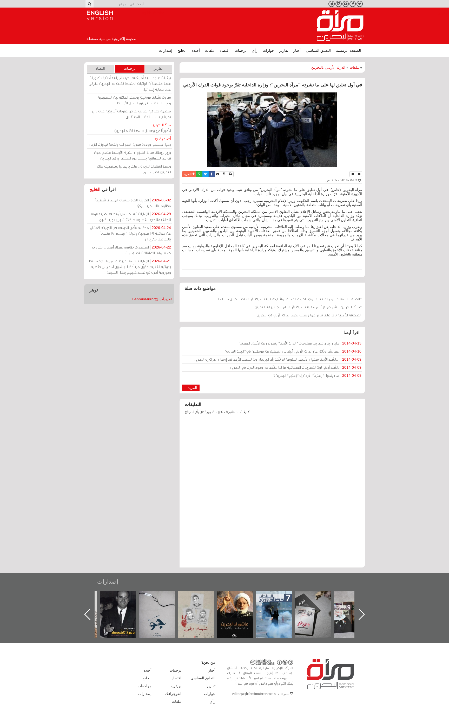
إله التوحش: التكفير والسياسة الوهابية (123, 599)
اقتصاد (224, 50)
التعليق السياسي (318, 50)
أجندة (196, 50)
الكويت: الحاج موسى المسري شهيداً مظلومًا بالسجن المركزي (133, 202)
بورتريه (175, 686)
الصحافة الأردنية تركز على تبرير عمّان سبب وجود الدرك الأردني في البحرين (309, 315)
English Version (100, 15)
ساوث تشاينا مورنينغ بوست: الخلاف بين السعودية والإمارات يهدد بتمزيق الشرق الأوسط (134, 100)
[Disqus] (272, 493)
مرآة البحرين (340, 25)
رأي (254, 50)
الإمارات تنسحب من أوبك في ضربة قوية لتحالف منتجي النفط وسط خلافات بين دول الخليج (131, 216)
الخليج (182, 50)
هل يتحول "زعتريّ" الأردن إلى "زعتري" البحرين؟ (317, 375)
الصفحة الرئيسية (348, 50)
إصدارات (165, 50)
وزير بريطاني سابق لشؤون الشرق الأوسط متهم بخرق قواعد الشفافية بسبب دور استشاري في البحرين (132, 155)
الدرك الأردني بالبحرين (328, 67)
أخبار (297, 50)
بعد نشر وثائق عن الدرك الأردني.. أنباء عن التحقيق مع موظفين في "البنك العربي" (292, 351)
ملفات (210, 50)
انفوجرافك (173, 694)
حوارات (268, 50)
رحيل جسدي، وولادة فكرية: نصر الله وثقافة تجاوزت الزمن (130, 141)
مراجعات (144, 686)
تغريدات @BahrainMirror (152, 299)
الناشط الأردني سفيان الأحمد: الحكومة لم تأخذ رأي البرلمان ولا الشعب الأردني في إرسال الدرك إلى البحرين (277, 359)
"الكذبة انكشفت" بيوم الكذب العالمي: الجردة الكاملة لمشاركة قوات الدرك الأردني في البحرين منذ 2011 (289, 299)
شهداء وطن (240, 596)
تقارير (283, 50)
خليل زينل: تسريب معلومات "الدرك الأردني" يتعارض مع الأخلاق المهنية (299, 343)
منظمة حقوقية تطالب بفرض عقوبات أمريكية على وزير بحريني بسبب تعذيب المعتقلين (131, 113)
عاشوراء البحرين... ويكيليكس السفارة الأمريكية (279, 602)
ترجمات (241, 50)
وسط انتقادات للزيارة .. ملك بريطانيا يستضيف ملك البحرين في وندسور (134, 169)
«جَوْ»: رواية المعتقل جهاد (201, 599)
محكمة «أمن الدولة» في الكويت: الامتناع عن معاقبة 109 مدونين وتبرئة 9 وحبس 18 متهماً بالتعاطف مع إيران (130, 233)
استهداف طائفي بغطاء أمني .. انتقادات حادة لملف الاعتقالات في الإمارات (131, 250)
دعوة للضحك (162, 596)
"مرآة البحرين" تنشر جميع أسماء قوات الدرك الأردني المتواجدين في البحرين (307, 307)
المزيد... (191, 388)
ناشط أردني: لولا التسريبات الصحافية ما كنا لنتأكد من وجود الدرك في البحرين (295, 367)
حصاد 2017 (318, 596)
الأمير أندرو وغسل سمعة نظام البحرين (142, 127)
